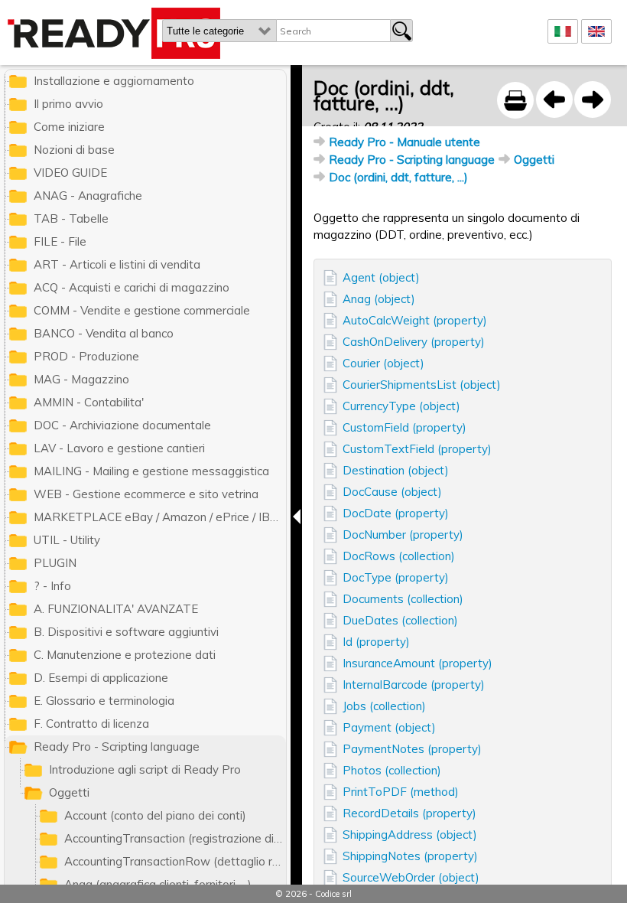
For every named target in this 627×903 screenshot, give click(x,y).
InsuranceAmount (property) (417, 663)
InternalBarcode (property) (414, 684)
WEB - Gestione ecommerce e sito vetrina (146, 494)
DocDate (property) (396, 513)
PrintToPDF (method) (401, 791)
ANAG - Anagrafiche (88, 195)
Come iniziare (69, 126)
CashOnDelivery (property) (414, 341)
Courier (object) (383, 363)
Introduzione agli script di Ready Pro (145, 769)
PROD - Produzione (86, 356)
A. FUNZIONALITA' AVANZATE (116, 608)
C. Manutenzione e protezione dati (125, 654)
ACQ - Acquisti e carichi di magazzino (131, 287)
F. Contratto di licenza (91, 723)
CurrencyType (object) (401, 406)
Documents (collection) (403, 599)
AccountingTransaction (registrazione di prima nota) (175, 838)
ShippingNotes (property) (410, 856)
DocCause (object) (392, 491)
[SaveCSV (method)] (554, 99)
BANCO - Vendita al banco (104, 333)
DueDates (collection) (400, 620)
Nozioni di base (74, 149)
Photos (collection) (392, 770)
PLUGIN (55, 563)
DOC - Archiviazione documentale (122, 425)
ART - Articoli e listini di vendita (117, 264)
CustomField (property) (404, 427)
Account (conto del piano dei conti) (155, 815)
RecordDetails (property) (409, 813)
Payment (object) (389, 727)
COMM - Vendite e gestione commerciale (142, 310)
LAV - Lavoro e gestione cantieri (119, 448)
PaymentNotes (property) (412, 749)
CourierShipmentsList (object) (422, 384)
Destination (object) (396, 470)
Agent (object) (381, 277)
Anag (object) (379, 299)
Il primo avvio (68, 103)
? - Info (52, 586)
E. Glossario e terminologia (104, 700)
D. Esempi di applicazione (101, 677)
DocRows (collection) (399, 556)
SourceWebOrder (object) (411, 877)
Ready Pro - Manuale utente (404, 142)
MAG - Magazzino (81, 379)
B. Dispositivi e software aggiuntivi (126, 631)
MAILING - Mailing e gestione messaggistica (151, 471)
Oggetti (534, 159)
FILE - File (60, 241)
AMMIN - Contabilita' (89, 402)
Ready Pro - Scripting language (412, 159)
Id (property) (376, 641)
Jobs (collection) (384, 706)
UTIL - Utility (67, 540)
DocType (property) (396, 577)
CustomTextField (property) (417, 449)
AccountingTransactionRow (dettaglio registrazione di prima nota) (175, 861)
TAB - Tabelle (71, 218)
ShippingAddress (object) (410, 834)
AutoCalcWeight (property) (415, 320)
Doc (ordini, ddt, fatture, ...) (398, 177)
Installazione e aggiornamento (114, 80)
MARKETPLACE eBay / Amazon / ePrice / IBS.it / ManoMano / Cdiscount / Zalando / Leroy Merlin (160, 517)
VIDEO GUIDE (70, 172)
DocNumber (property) (403, 534)
